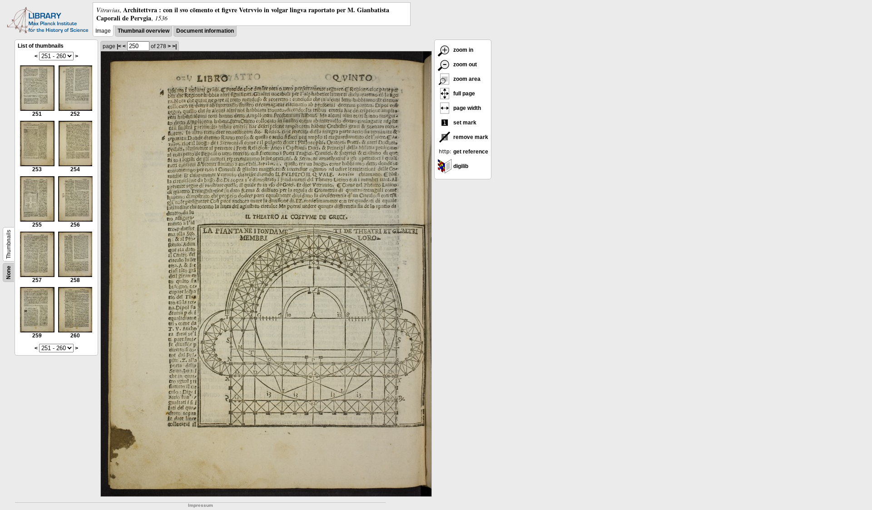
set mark (464, 122)
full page (463, 93)
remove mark (470, 137)
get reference (470, 152)
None (8, 272)
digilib (460, 166)
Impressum (200, 505)
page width (466, 108)
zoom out (464, 64)
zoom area (466, 79)
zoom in (462, 50)
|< (119, 46)
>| (174, 46)
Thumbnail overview (143, 31)
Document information (205, 31)
